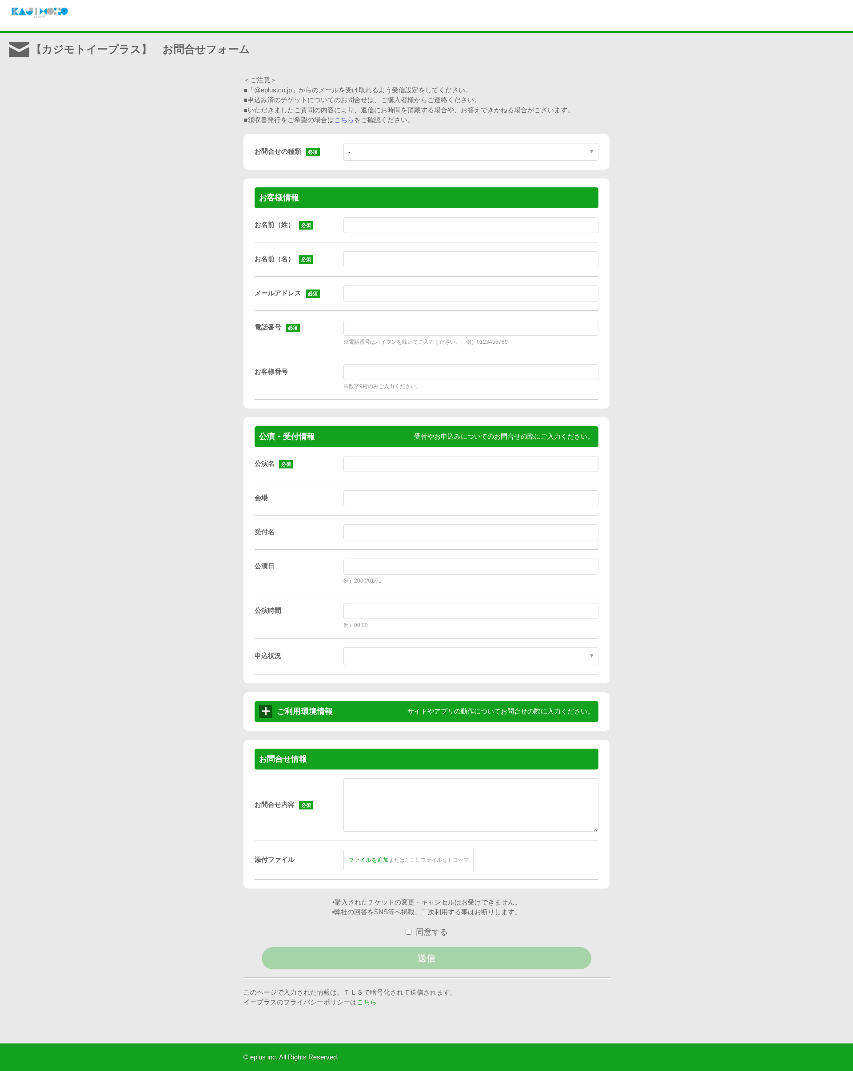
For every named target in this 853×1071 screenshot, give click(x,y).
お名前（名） (275, 258)
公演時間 (268, 610)
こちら (344, 119)
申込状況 (268, 655)
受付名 (265, 532)
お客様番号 (271, 371)
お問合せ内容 (275, 804)
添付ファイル (275, 859)
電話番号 (268, 327)
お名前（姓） (275, 224)
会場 (261, 497)
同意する (432, 932)
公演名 (265, 463)
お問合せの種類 (278, 151)
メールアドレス (278, 293)
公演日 (265, 566)
